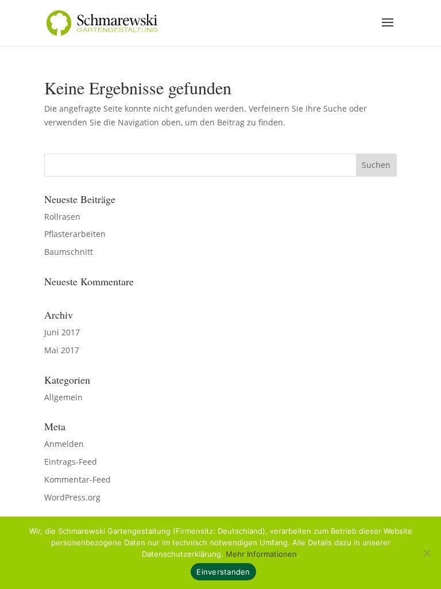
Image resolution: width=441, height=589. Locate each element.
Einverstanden (223, 571)
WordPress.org (72, 497)
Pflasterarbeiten (75, 233)
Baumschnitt (68, 251)
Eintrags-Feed (70, 461)
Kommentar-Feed (77, 479)
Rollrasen (62, 216)
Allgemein (63, 397)
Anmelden (64, 443)
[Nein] (426, 553)
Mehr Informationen (261, 554)
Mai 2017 (61, 350)
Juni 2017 (62, 332)
